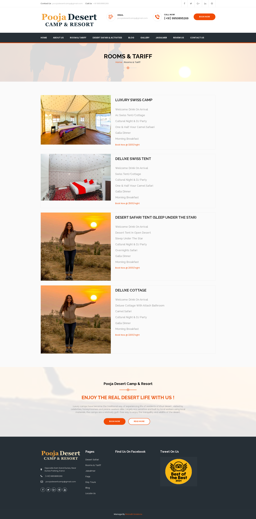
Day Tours (90, 482)
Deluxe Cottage (130, 290)
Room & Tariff (78, 37)
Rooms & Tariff (93, 465)
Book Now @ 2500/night (127, 203)
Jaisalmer (161, 37)
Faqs (87, 476)
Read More (139, 421)
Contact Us (197, 37)
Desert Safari (92, 459)
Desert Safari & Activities (107, 37)
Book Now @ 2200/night (127, 334)
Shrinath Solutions (133, 514)
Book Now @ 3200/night (127, 144)
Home (44, 37)
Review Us (178, 37)
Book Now (204, 17)
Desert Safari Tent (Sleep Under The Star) (155, 217)
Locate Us (90, 493)
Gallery (144, 37)
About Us (58, 37)
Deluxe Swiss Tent (133, 159)
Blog (131, 37)
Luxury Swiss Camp (133, 100)
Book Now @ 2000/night (127, 267)
